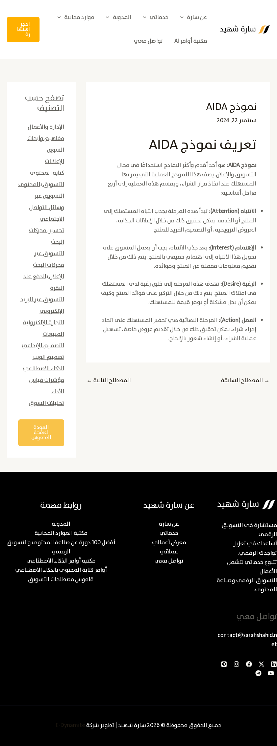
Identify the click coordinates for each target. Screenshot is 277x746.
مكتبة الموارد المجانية (60, 533)
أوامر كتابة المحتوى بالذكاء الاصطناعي (61, 570)
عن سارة (169, 524)
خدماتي (168, 533)
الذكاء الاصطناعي (43, 368)
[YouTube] (271, 673)
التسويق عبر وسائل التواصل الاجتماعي (46, 208)
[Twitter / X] (261, 664)
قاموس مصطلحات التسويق (61, 579)
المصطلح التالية (108, 380)
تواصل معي (168, 561)
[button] (183, 17)
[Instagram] (236, 664)
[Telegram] (258, 673)
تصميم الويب (48, 357)
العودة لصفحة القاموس (41, 432)
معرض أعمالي (169, 542)
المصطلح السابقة (245, 380)
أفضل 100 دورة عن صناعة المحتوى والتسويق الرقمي (60, 547)
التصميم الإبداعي (43, 345)
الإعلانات (54, 161)
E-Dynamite (70, 725)
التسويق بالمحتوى (41, 184)
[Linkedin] (274, 664)
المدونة (61, 524)
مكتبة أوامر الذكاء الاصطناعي (61, 561)
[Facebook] (249, 664)
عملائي (169, 551)
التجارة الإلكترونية (43, 322)
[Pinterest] (224, 664)
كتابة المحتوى (47, 173)
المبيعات (53, 334)
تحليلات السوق (46, 403)
